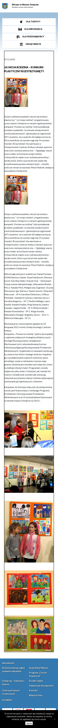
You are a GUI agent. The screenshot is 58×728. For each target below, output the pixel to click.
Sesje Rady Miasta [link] (38, 667)
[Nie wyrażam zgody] (54, 719)
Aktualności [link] (8, 663)
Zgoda (29, 723)
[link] (5, 6)
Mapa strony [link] (36, 695)
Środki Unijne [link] (36, 680)
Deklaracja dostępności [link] (41, 685)
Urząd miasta (33, 44)
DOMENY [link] (7, 700)
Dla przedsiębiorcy (33, 36)
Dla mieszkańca (33, 29)
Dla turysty (33, 21)
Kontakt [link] (33, 690)
